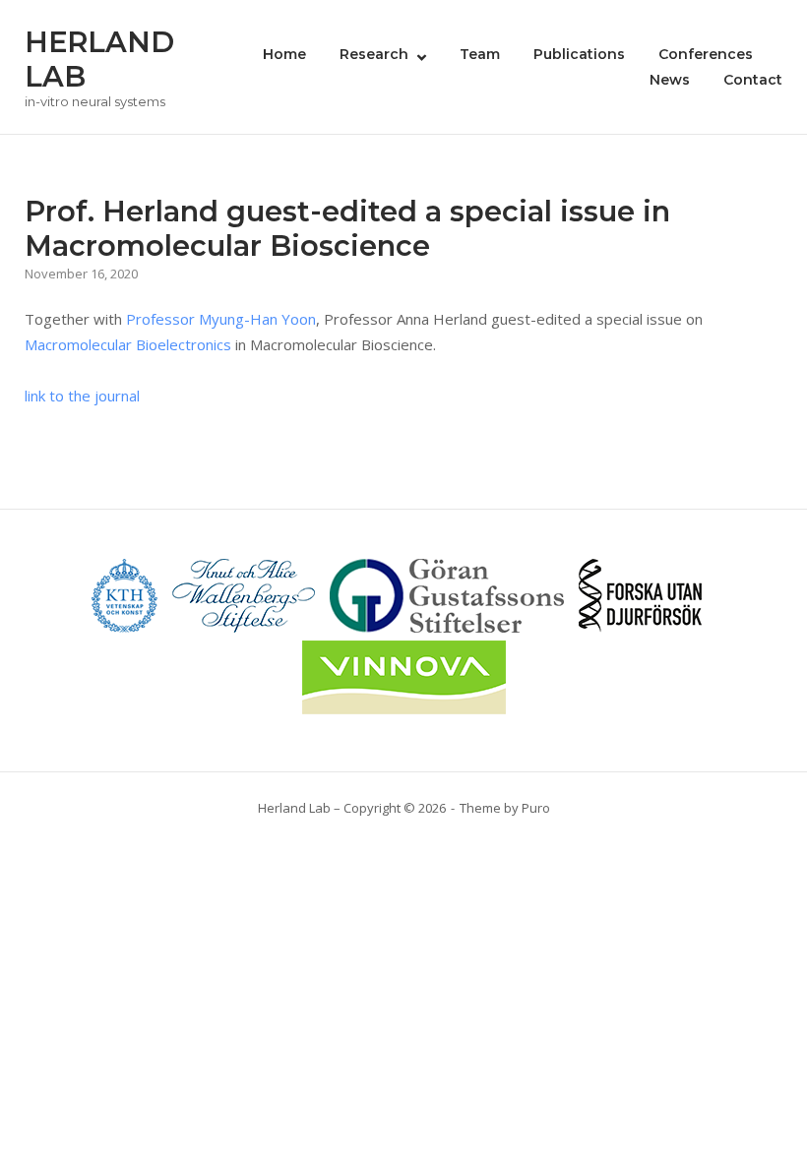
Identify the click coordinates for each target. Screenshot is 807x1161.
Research (374, 54)
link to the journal (82, 395)
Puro (536, 808)
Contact (752, 80)
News (670, 80)
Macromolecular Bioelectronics (128, 344)
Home (284, 54)
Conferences (705, 54)
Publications (579, 54)
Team (480, 54)
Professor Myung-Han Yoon (221, 319)
